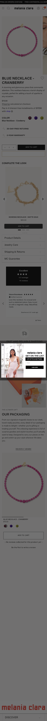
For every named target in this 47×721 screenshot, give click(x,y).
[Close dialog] (3, 345)
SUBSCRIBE (35, 367)
